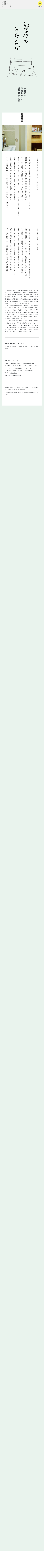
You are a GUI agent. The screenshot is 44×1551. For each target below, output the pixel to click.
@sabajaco (14, 373)
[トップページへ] (6, 4)
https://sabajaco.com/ (15, 375)
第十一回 (15, 299)
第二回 (32, 297)
